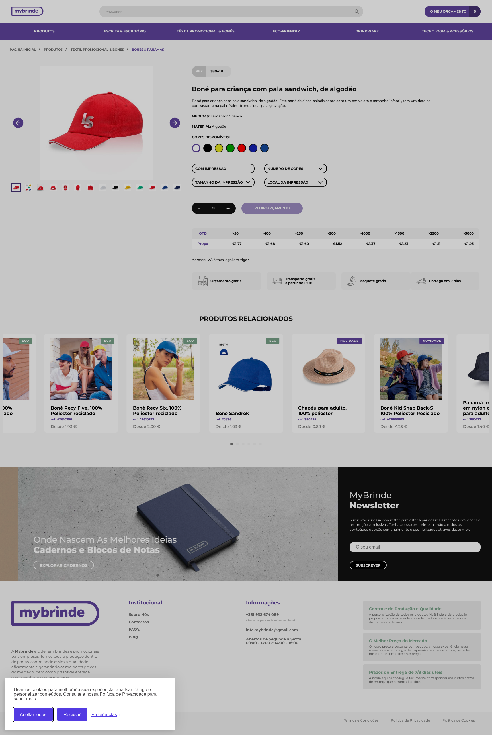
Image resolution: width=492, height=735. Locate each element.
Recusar (72, 714)
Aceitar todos (33, 714)
